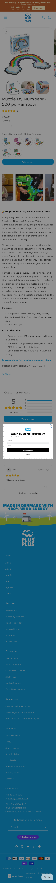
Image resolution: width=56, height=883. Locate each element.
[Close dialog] (51, 426)
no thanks (28, 454)
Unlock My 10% (28, 450)
